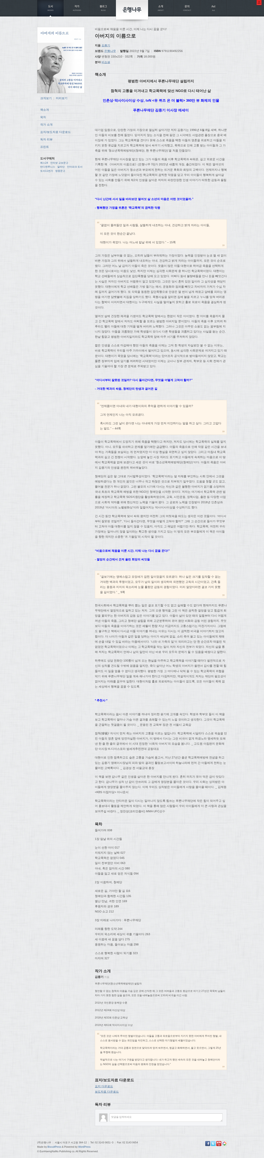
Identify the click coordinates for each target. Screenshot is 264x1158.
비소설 (105, 62)
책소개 (44, 109)
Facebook (207, 1143)
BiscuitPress (54, 1146)
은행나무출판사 (132, 10)
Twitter (213, 1143)
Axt (213, 8)
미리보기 (61, 98)
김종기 (105, 45)
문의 (187, 8)
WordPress (84, 1146)
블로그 (103, 8)
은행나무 (110, 51)
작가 (77, 8)
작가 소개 (46, 124)
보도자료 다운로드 (107, 1091)
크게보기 (46, 98)
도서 (51, 8)
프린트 (44, 146)
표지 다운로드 (104, 1086)
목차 (43, 117)
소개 (161, 8)
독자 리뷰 (46, 139)
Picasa (224, 1143)
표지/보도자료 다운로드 (55, 131)
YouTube (218, 1143)
